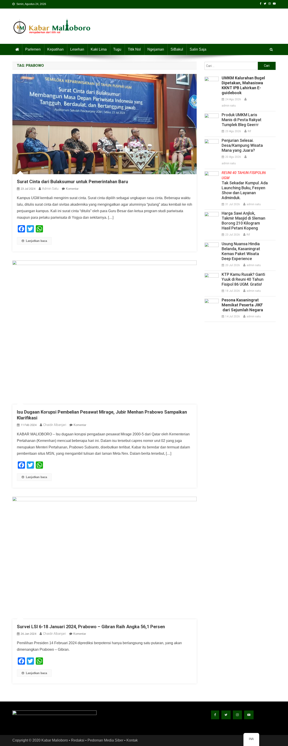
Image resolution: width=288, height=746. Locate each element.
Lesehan (77, 49)
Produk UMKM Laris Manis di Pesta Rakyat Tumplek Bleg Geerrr (241, 119)
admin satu (50, 188)
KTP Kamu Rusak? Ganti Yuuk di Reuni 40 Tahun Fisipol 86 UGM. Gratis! (243, 279)
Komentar (72, 188)
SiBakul (177, 49)
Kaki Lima (99, 49)
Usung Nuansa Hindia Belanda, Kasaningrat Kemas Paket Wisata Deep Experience (241, 251)
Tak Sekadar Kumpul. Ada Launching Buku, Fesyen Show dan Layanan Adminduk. (245, 185)
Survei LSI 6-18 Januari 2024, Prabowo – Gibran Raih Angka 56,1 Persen (91, 626)
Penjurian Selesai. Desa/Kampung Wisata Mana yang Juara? (242, 145)
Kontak (132, 740)
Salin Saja (198, 49)
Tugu (117, 49)
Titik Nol (134, 49)
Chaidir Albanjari (54, 425)
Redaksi (77, 740)
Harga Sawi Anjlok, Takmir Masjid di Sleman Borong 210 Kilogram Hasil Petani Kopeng (243, 220)
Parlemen (33, 49)
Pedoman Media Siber (105, 740)
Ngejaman (155, 49)
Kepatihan (55, 49)
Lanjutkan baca (36, 241)
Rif (249, 131)
